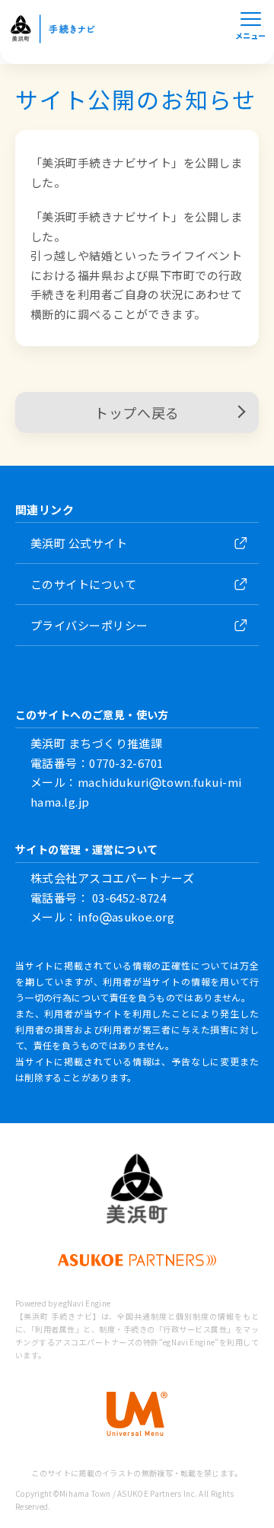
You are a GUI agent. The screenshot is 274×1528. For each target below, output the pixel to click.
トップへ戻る (136, 412)
